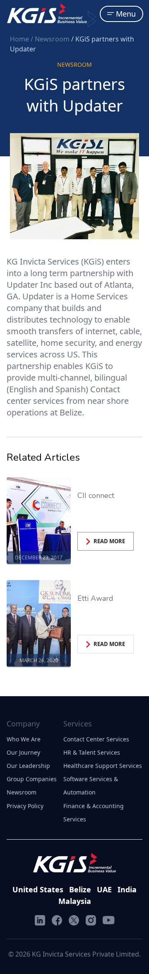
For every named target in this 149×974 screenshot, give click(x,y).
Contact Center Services (96, 739)
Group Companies (32, 779)
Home (20, 39)
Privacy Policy (25, 806)
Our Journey (23, 752)
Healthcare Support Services (102, 766)
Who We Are (24, 739)
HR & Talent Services (91, 752)
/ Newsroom (51, 39)
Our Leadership (28, 766)
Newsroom (21, 792)
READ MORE (109, 541)
